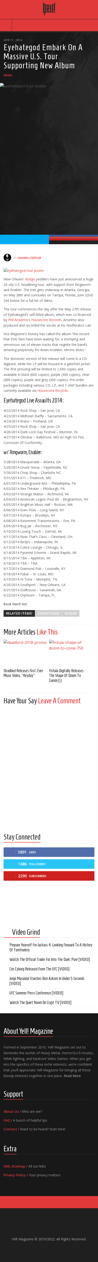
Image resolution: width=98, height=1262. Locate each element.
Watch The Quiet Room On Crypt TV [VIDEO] (40, 1002)
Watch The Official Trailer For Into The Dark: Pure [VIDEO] (50, 959)
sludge (30, 279)
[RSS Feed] (60, 1249)
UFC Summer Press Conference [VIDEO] (36, 993)
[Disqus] (49, 767)
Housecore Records (46, 320)
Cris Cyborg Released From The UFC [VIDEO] (39, 969)
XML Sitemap (14, 1166)
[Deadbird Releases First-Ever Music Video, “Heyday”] (26, 652)
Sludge (70, 613)
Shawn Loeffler (29, 258)
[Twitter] (53, 1249)
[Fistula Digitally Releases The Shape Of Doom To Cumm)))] (71, 652)
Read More (72, 1075)
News (8, 75)
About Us (11, 1111)
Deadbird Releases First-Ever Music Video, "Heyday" (23, 673)
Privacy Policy (15, 1175)
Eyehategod (48, 613)
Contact (10, 1129)
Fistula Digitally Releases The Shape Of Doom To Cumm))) (66, 675)
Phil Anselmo (18, 320)
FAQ (7, 1120)
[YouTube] (45, 1249)
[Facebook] (37, 1249)
